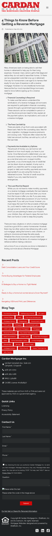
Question (5, 477)
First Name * (7, 427)
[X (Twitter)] (37, 531)
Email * (5, 446)
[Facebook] (48, 531)
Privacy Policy (7, 410)
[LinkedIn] (43, 531)
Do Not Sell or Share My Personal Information (19, 511)
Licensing (5, 406)
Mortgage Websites (18, 523)
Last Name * (7, 436)
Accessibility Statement (11, 414)
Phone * (5, 455)
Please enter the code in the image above (18, 493)
